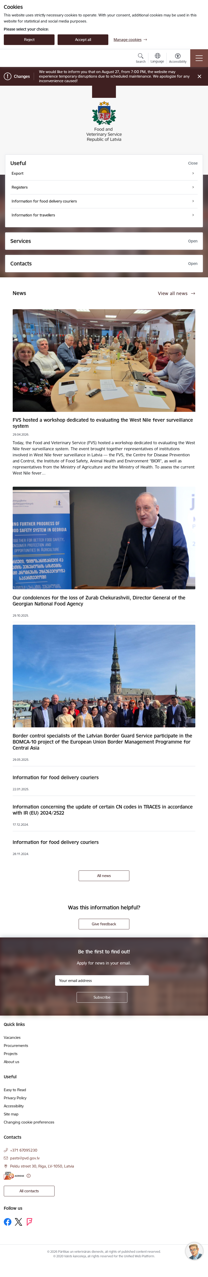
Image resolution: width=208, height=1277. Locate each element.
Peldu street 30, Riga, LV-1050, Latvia (42, 1166)
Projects (11, 1053)
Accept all (83, 39)
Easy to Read (15, 1089)
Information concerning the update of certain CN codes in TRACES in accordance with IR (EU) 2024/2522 (103, 810)
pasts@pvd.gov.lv (25, 1158)
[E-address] (14, 1176)
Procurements (16, 1045)
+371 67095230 (23, 1150)
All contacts (29, 1191)
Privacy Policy (15, 1097)
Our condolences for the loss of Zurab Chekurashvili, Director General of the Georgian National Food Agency (99, 601)
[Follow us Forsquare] (29, 1222)
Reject (29, 39)
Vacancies (12, 1037)
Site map (11, 1114)
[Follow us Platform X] (18, 1222)
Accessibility (14, 1106)
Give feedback (104, 924)
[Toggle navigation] (199, 58)
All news (104, 875)
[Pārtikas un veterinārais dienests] (34, 58)
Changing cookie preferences (29, 1122)
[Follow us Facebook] (7, 1222)
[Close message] (199, 76)
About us (11, 1061)
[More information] (28, 1176)
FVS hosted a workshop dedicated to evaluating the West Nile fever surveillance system (103, 423)
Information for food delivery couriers (56, 777)
